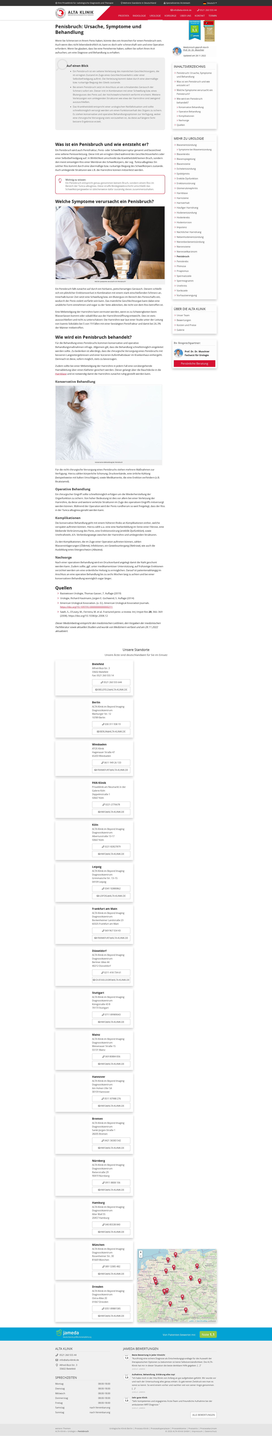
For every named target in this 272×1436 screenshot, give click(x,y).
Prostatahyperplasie (160, 1428)
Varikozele (182, 290)
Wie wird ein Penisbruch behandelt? (189, 100)
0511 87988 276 (112, 1098)
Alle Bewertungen (203, 1415)
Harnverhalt (183, 202)
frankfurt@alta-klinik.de (112, 770)
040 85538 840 (112, 1224)
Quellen (181, 125)
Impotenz (182, 227)
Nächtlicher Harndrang (189, 232)
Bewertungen (184, 320)
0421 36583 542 (112, 1140)
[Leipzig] (191, 1278)
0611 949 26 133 (112, 762)
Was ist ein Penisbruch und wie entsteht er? (193, 83)
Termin (213, 15)
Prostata (123, 15)
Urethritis (182, 285)
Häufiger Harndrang (187, 207)
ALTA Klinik (60, 1431)
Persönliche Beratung (194, 363)
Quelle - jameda (138, 1369)
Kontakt (200, 15)
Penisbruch (183, 256)
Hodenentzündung (187, 212)
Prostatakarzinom (208, 1428)
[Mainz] (164, 1292)
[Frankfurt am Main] (167, 1291)
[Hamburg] (175, 1255)
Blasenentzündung (187, 144)
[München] (186, 1310)
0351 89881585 (112, 1308)
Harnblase (61, 373)
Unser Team (183, 315)
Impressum (197, 1431)
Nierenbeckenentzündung (190, 241)
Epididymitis (183, 173)
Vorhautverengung (187, 295)
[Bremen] (168, 1260)
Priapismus (183, 271)
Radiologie (139, 15)
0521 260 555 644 (112, 682)
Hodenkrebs (183, 217)
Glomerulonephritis (187, 188)
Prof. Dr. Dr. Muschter (193, 50)
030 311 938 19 (112, 724)
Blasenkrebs (183, 154)
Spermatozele (184, 276)
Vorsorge (170, 15)
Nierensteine (183, 246)
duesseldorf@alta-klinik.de (112, 979)
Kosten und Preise (186, 325)
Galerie (180, 329)
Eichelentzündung (186, 168)
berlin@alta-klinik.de (112, 731)
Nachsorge (184, 120)
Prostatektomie (179, 1428)
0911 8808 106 (112, 1182)
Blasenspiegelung (186, 158)
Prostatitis (193, 1428)
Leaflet (191, 1321)
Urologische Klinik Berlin (121, 1428)
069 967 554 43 (112, 930)
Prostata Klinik (141, 1428)
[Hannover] (174, 1267)
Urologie (155, 15)
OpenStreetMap (201, 1321)
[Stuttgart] (170, 1304)
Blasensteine (183, 163)
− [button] (141, 1255)
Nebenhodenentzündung (190, 237)
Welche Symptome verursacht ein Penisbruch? (195, 92)
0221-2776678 (112, 804)
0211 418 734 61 (112, 972)
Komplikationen (186, 115)
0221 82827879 (112, 846)
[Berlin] (197, 1266)
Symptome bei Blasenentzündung (195, 149)
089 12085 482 (112, 1266)
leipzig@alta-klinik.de (112, 895)
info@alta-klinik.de (112, 811)
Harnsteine (183, 198)
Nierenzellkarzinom (187, 251)
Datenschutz (211, 1431)
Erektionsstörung (186, 183)
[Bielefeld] (166, 1271)
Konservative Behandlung (191, 107)
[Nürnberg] (182, 1297)
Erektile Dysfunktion (187, 178)
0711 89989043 (112, 1014)
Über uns (185, 15)
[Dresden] (199, 1281)
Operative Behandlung (190, 111)
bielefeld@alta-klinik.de (112, 689)
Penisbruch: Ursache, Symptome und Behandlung (194, 74)
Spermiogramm (185, 280)
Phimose (181, 266)
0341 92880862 (112, 888)
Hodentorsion (184, 222)
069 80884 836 (112, 1056)
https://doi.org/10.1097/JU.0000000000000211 (86, 607)
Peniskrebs (182, 261)
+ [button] (141, 1252)
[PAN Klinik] (156, 1282)
